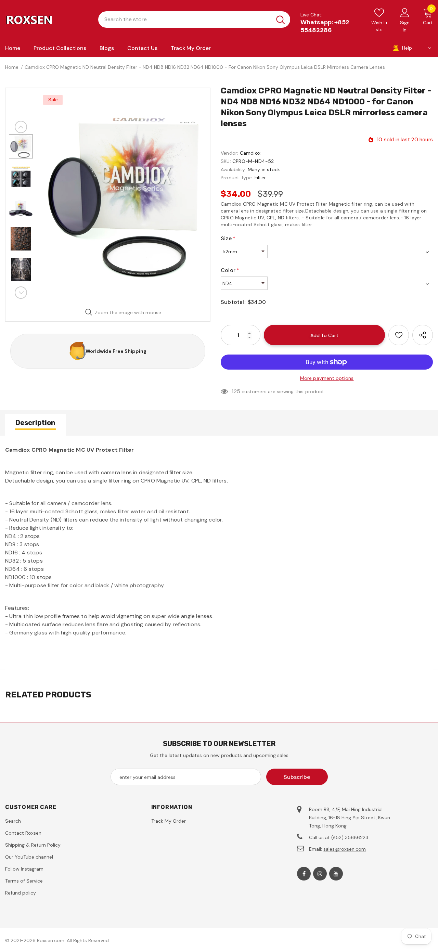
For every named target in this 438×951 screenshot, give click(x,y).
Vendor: (229, 153)
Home (11, 67)
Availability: (233, 169)
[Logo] (46, 19)
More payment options (327, 378)
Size (228, 238)
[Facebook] (304, 874)
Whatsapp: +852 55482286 (324, 26)
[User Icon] (405, 12)
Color (230, 270)
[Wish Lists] (398, 335)
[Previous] (21, 127)
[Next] (21, 292)
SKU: (226, 161)
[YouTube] (336, 874)
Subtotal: (233, 302)
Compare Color (183, 292)
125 (236, 391)
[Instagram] (320, 874)
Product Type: (237, 178)
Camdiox (250, 153)
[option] (123, 195)
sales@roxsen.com (344, 849)
